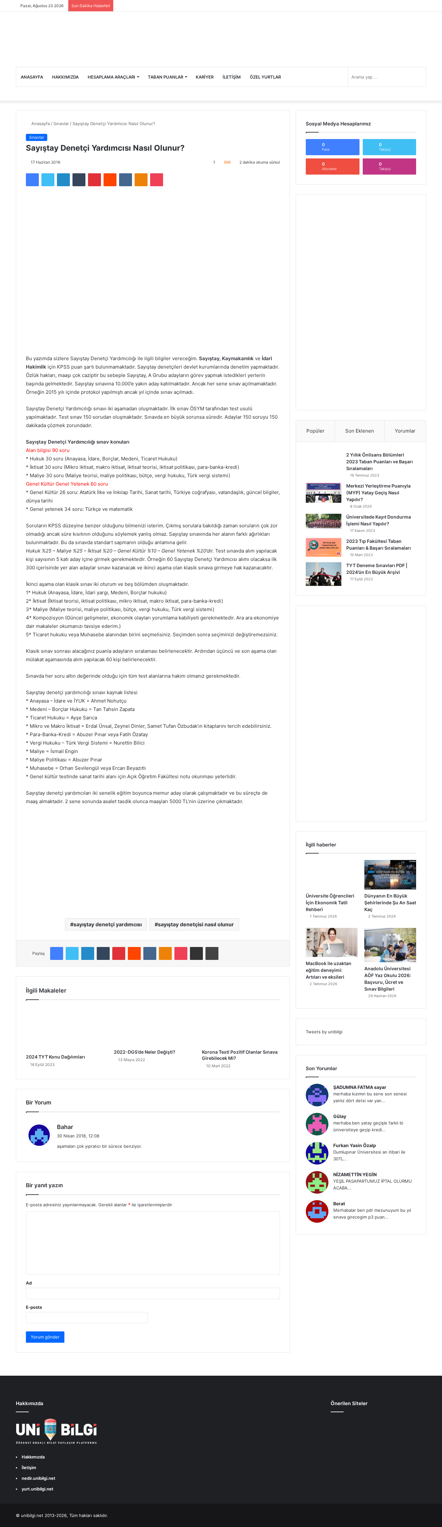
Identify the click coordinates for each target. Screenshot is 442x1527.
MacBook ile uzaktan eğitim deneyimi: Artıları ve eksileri (328, 970)
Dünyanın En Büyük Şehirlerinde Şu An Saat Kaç (390, 902)
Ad (29, 1282)
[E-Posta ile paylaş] (196, 953)
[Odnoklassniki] (141, 179)
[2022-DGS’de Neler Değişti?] (153, 1026)
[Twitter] (47, 179)
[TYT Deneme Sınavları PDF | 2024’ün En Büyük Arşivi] (323, 574)
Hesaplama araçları (111, 77)
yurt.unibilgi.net (37, 1488)
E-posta (34, 1307)
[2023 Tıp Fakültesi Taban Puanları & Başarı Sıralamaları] (323, 547)
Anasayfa (32, 77)
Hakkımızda (65, 77)
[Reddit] (110, 179)
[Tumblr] (78, 179)
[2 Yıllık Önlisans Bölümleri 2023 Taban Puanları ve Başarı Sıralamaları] (323, 461)
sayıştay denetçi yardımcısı (107, 924)
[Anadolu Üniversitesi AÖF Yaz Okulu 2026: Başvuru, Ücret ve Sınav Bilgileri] (390, 945)
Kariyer (205, 77)
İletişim (232, 77)
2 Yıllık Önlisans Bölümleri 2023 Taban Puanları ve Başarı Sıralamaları (379, 461)
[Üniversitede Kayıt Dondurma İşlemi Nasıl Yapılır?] (323, 522)
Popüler (315, 431)
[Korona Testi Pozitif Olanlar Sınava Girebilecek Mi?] (241, 1026)
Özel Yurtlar (265, 77)
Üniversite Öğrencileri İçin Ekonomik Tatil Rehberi (330, 902)
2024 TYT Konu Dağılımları (55, 1056)
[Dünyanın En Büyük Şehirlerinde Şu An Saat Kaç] (390, 874)
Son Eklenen (359, 431)
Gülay (339, 1116)
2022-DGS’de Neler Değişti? (144, 1052)
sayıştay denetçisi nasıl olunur (196, 924)
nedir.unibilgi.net (38, 1478)
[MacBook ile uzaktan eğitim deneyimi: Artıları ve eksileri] (332, 942)
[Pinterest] (94, 179)
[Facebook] (32, 179)
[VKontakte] (125, 179)
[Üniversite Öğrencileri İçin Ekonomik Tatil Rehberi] (332, 874)
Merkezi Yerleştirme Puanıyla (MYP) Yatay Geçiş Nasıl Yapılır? (378, 492)
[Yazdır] (211, 953)
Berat (339, 1203)
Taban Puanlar (165, 77)
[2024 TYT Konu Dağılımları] (65, 1028)
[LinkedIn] (63, 179)
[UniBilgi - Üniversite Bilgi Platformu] (60, 39)
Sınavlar (61, 123)
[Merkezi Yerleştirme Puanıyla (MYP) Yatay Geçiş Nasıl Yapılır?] (323, 493)
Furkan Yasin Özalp (354, 1145)
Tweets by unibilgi (324, 1031)
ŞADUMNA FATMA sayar (359, 1087)
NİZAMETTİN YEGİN (355, 1174)
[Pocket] (156, 179)
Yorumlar (405, 431)
